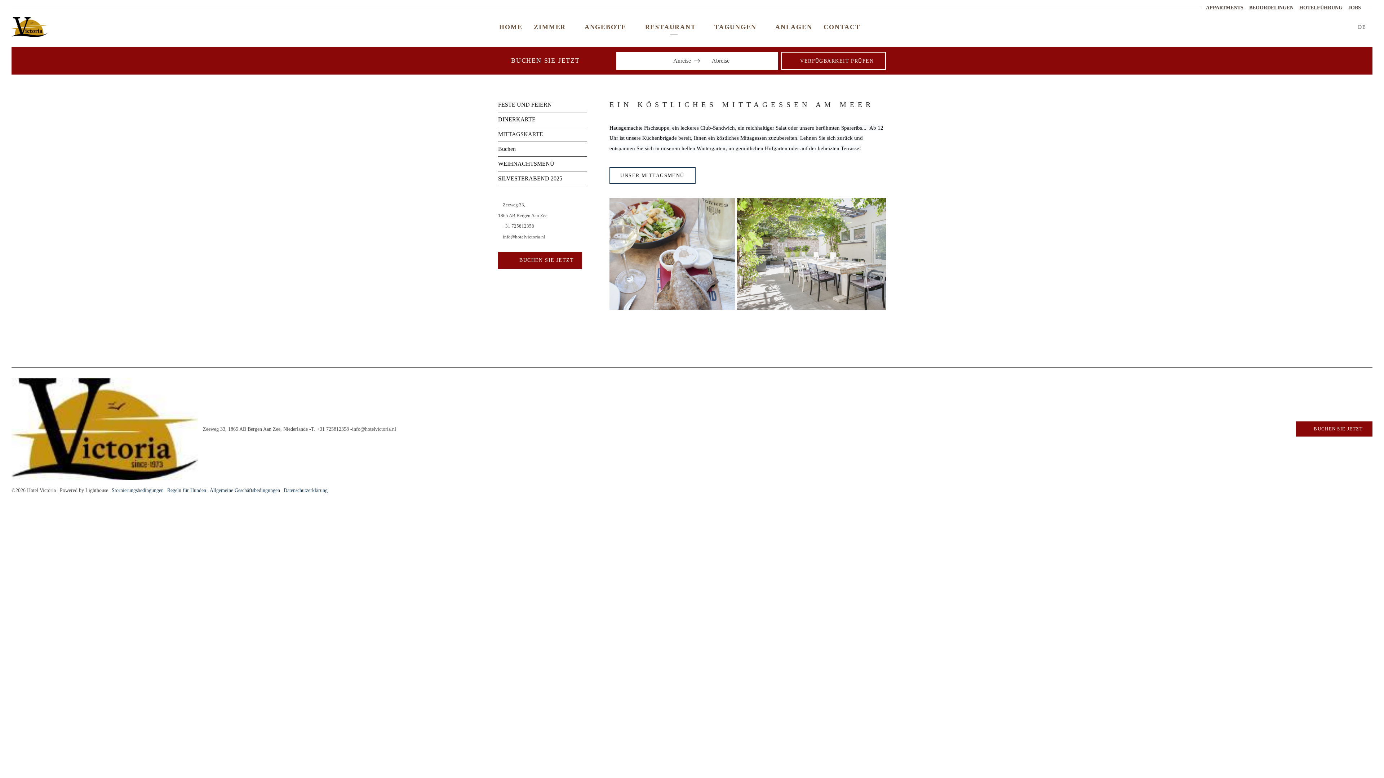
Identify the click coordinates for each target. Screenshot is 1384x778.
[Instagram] (1319, 27)
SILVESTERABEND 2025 (530, 178)
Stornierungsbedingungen (138, 490)
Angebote (605, 27)
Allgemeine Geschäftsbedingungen (245, 490)
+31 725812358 (518, 226)
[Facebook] (1310, 27)
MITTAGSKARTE (520, 134)
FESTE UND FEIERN (525, 105)
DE (1363, 27)
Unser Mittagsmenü (652, 175)
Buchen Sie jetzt (546, 260)
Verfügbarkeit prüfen (837, 61)
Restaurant (670, 27)
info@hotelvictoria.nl (523, 237)
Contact (842, 27)
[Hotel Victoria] (747, 253)
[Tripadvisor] (1328, 27)
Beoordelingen (1271, 7)
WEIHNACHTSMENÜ (526, 164)
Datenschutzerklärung (306, 490)
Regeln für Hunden (186, 490)
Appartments (1224, 7)
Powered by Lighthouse (84, 490)
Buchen (507, 149)
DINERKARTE (517, 119)
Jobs (1354, 7)
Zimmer (550, 27)
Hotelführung (1321, 7)
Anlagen (793, 27)
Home (510, 27)
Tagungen (735, 27)
